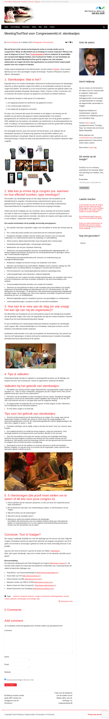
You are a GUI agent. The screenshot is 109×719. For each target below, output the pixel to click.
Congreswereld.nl (37, 54)
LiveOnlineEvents (86, 138)
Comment (8, 630)
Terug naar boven (95, 714)
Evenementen (48, 42)
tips (38, 599)
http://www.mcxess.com (43, 582)
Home (6, 27)
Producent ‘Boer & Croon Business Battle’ (91, 217)
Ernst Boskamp (85, 216)
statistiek (13, 599)
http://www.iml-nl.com (33, 579)
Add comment (13, 620)
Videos (34, 27)
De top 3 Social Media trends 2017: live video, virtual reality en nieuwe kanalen (91, 209)
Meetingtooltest (57, 596)
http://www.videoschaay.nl (45, 585)
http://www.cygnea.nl (58, 563)
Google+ (56, 69)
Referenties (25, 27)
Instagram (100, 8)
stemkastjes (21, 599)
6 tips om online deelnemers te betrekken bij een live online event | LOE (90, 225)
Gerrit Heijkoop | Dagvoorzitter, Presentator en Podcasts (19, 1)
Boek (45, 27)
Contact (52, 27)
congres (38, 596)
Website (7, 672)
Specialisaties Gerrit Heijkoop (90, 227)
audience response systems (23, 596)
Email (6, 664)
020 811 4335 (98, 13)
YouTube (103, 8)
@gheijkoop (55, 551)
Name (6, 657)
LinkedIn (97, 8)
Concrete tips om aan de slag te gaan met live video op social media (91, 206)
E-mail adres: (83, 179)
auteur (87, 123)
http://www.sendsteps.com (43, 588)
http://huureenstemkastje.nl (47, 573)
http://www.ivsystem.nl (31, 576)
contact (91, 147)
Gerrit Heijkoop (15, 27)
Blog (40, 27)
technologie (31, 599)
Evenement (46, 596)
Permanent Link (67, 601)
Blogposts (37, 1)
